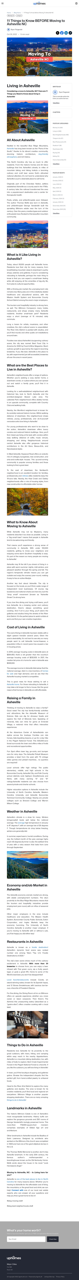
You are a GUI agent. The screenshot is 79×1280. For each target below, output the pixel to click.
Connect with (17, 1190)
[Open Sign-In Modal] (76, 3)
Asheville (10, 149)
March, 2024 (57, 195)
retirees (25, 476)
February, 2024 (57, 198)
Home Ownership (58, 160)
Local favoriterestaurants (18, 980)
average (21, 823)
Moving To (56, 127)
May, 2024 (56, 188)
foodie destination (40, 947)
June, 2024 (56, 184)
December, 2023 (58, 205)
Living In (55, 131)
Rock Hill (9, 1270)
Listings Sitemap (49, 1276)
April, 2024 (56, 191)
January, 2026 (57, 177)
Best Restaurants (58, 142)
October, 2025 (57, 180)
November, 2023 (58, 209)
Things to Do (57, 138)
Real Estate (56, 149)
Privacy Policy (60, 1276)
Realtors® (56, 145)
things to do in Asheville (16, 1100)
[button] (2, 3)
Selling (55, 156)
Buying (55, 152)
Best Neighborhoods (59, 135)
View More (56, 103)
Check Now (52, 1239)
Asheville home (13, 684)
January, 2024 (57, 202)
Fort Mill (9, 1267)
